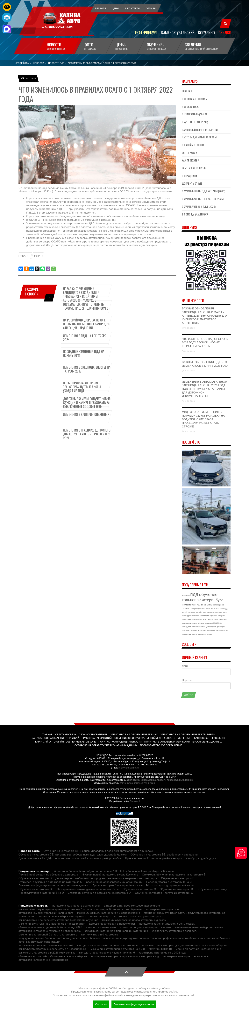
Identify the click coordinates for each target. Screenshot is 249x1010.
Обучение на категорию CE (35, 889)
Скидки (225, 32)
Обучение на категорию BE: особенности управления (165, 854)
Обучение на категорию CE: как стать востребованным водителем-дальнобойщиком (72, 854)
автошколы (81, 807)
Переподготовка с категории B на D (41, 892)
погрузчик (219, 630)
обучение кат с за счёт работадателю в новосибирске (52, 956)
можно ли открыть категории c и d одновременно (108, 912)
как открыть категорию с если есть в (186, 956)
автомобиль (202, 630)
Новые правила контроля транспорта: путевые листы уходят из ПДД (82, 387)
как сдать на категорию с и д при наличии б (107, 952)
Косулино (206, 32)
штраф (184, 612)
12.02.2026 (189, 401)
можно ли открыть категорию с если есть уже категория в (126, 916)
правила (185, 623)
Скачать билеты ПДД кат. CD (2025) (203, 199)
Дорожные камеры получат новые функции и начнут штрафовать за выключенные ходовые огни (86, 402)
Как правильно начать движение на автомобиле (88, 889)
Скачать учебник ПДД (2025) (199, 206)
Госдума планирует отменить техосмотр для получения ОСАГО (85, 306)
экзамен (195, 615)
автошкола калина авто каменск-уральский (45, 945)
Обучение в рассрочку (195, 122)
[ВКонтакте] (20, 269)
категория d (186, 619)
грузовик (191, 612)
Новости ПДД (190, 106)
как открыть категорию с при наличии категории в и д (125, 956)
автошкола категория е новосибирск (112, 923)
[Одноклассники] (26, 269)
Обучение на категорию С (139, 889)
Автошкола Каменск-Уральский (138, 782)
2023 (214, 623)
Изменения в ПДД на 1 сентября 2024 (84, 337)
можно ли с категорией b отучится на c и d (117, 949)
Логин (185, 666)
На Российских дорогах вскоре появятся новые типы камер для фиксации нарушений (86, 324)
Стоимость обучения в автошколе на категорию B (173, 874)
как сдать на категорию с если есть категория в (107, 945)
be (221, 623)
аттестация (204, 615)
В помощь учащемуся (195, 214)
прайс (219, 626)
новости (210, 619)
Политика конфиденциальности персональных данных (53, 885)
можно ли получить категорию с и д (198, 949)
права (199, 619)
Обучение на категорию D (177, 878)
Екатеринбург (146, 32)
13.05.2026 (189, 328)
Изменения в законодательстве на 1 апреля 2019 (86, 369)
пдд (194, 594)
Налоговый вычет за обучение (200, 130)
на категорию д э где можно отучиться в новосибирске (192, 945)
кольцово (190, 599)
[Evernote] (42, 269)
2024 (217, 623)
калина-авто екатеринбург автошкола (199, 927)
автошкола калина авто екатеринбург (76, 905)
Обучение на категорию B (35, 878)
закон (225, 612)
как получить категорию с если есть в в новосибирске (52, 949)
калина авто (26, 916)
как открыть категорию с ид (163, 909)
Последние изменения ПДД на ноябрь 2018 (83, 353)
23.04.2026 (189, 351)
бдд (225, 608)
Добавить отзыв (192, 183)
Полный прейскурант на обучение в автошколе (48, 874)
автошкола (185, 595)
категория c (218, 604)
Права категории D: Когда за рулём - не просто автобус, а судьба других (171, 858)
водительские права (205, 634)
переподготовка (198, 608)
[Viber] (48, 269)
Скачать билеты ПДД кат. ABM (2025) (203, 191)
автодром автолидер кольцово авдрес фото (132, 905)
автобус (199, 612)
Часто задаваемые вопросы (199, 137)
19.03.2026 (189, 370)
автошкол (147, 945)
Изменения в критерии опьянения (86, 414)
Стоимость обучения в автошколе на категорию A (99, 892)
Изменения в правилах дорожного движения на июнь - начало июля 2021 (86, 434)
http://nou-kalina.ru (160, 949)
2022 (37, 255)
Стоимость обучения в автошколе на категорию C (50, 882)
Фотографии (189, 153)
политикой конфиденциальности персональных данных (160, 780)
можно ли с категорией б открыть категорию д (47, 934)
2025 (184, 615)
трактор (194, 634)
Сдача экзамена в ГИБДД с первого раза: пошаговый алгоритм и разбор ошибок (69, 858)
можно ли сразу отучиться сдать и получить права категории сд (184, 912)
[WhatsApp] (53, 269)
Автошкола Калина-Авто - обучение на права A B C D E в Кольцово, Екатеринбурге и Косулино (114, 871)
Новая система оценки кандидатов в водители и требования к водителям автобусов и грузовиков (81, 294)
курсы (189, 615)
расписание (223, 619)
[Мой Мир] (31, 269)
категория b (211, 630)
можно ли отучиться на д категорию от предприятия (51, 923)
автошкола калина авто (101, 927)
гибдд (216, 619)
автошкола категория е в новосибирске (43, 959)
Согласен (101, 1004)
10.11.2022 (30, 78)
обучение (208, 594)
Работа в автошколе (194, 168)
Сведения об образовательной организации (114, 882)
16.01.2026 (189, 431)
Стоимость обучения (195, 114)
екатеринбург (211, 599)
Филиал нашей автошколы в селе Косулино (110, 874)
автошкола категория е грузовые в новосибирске (49, 931)
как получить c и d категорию (99, 934)
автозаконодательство (212, 612)
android (226, 630)
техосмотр (210, 608)
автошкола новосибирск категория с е (62, 916)
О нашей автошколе (194, 145)
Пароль (186, 680)
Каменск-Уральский (177, 32)
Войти (188, 695)
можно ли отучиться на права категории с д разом (134, 920)
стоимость (187, 608)
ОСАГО (24, 255)
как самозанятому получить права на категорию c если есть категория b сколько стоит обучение (80, 909)
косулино (194, 630)
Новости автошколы (194, 99)
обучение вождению (205, 623)
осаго (194, 619)
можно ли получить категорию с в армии (145, 927)
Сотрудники (189, 176)
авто (222, 608)
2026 (205, 619)
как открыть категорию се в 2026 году (162, 952)
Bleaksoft (135, 801)
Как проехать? (190, 160)
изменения (189, 604)
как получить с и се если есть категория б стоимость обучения (58, 920)
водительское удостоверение (206, 626)
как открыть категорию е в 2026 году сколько (46, 952)
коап (189, 623)
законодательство (188, 626)
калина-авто (204, 604)
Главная (187, 91)
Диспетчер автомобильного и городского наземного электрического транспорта (106, 878)
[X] (37, 269)
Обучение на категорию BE (177, 889)
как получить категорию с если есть (174, 931)
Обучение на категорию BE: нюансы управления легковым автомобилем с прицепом (98, 851)
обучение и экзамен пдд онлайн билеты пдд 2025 (50, 927)
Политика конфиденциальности (133, 1004)
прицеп (194, 623)
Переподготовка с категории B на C (169, 882)
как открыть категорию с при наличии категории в (116, 931)
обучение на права (217, 615)
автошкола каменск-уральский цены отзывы (167, 923)
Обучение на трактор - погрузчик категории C (164, 892)
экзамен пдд (186, 634)
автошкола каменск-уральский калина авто (45, 912)
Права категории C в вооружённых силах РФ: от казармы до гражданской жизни (143, 885)
